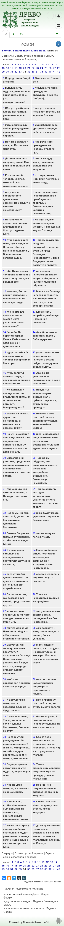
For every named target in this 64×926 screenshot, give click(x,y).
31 (11, 71)
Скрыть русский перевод (29, 55)
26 (50, 68)
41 (54, 71)
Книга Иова (38, 50)
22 (33, 68)
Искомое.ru (37, 908)
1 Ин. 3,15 (47, 8)
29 (3, 71)
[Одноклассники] (9, 878)
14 (55, 64)
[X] (19, 878)
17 (11, 68)
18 (16, 68)
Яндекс (45, 894)
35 (28, 71)
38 (41, 71)
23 (37, 68)
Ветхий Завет (21, 50)
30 (7, 71)
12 (47, 64)
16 (7, 68)
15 (3, 68)
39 (45, 71)
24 (41, 68)
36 (33, 71)
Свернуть (7, 55)
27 (54, 68)
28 (58, 68)
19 (20, 68)
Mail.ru (7, 904)
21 (28, 68)
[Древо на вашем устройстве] (59, 922)
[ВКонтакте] (4, 878)
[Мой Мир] (14, 878)
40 (50, 71)
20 (24, 68)
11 (43, 64)
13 (51, 64)
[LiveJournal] (24, 878)
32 (16, 71)
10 (38, 64)
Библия (6, 50)
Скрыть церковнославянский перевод (28, 57)
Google (8, 897)
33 (20, 71)
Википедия (50, 901)
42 (58, 71)
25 (45, 68)
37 (37, 71)
